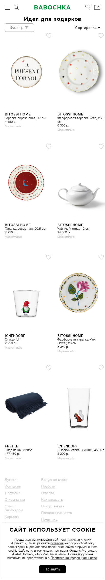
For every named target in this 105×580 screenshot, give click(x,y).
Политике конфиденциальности (74, 558)
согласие (57, 543)
